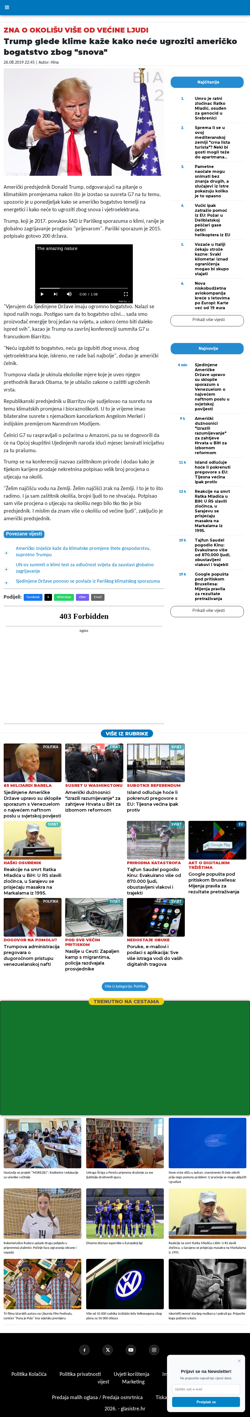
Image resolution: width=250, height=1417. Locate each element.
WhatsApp (64, 597)
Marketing (133, 1382)
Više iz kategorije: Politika (125, 987)
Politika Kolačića (29, 1374)
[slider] (84, 288)
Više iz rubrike (127, 734)
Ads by (123, 301)
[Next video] (55, 294)
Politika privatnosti (80, 1374)
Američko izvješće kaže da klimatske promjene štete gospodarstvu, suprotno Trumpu (83, 551)
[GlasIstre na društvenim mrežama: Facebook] (90, 1350)
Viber (82, 597)
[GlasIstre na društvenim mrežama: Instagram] (160, 1350)
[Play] (42, 294)
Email (98, 597)
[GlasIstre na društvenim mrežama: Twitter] (114, 1350)
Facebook (33, 597)
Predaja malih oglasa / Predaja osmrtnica (98, 1398)
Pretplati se (206, 1402)
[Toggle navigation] (6, 7)
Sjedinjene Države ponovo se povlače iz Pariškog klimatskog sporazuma (88, 581)
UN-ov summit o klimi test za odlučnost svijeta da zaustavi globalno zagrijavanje (85, 568)
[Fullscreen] (126, 294)
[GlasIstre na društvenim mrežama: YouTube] (137, 1350)
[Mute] (69, 294)
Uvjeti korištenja (132, 1374)
